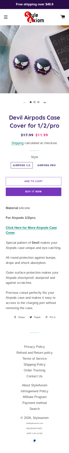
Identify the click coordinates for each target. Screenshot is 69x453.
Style (34, 157)
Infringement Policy (34, 391)
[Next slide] (44, 102)
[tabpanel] (34, 58)
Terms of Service (34, 358)
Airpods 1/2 (21, 165)
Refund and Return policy (34, 353)
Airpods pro (46, 165)
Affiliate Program (35, 397)
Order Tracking (34, 370)
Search (35, 409)
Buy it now (33, 191)
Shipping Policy (35, 364)
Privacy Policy (34, 347)
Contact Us (34, 376)
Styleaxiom (41, 418)
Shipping (17, 143)
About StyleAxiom (34, 385)
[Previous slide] (24, 102)
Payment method (34, 403)
